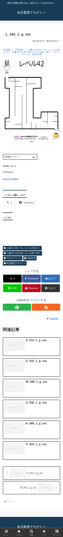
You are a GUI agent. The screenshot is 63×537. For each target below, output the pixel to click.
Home (7, 49)
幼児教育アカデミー (16, 263)
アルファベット (14, 258)
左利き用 (37, 54)
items (19, 49)
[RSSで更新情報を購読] (46, 307)
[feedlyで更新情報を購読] (17, 307)
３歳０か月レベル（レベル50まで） (24, 248)
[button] (50, 288)
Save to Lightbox (11, 179)
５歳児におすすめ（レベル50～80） (31, 52)
